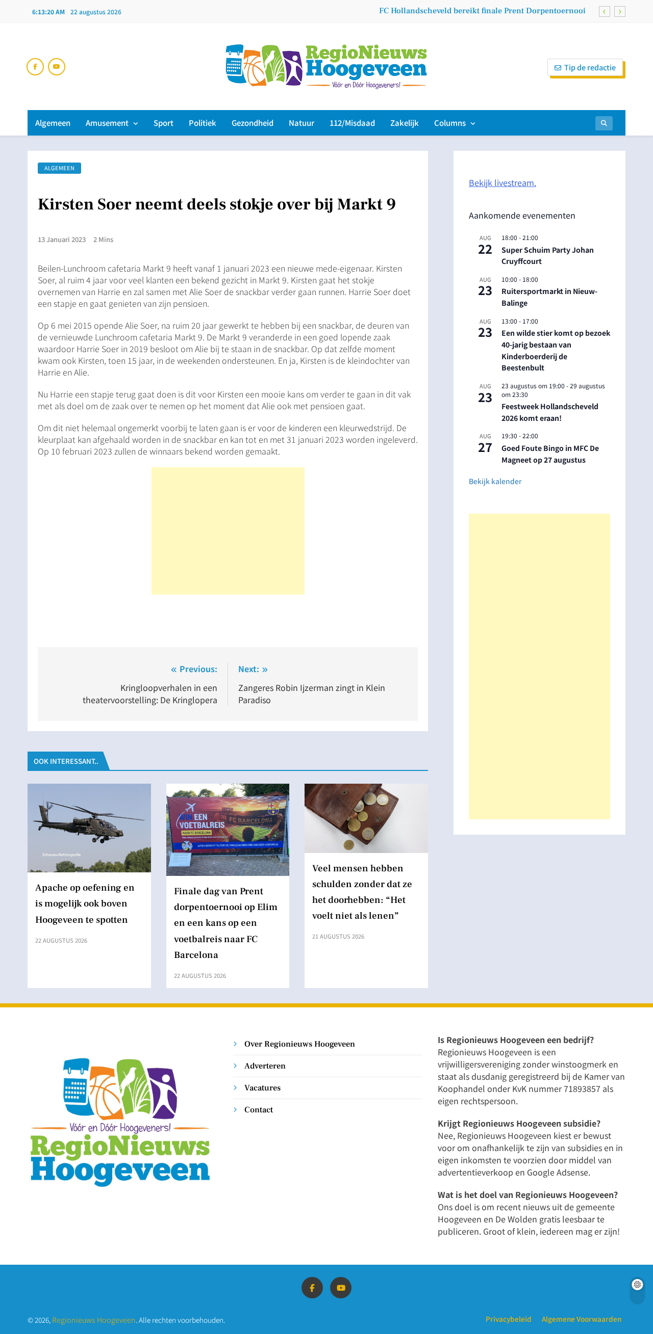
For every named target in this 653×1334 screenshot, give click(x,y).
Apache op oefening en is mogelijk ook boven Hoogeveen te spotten (85, 903)
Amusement (107, 122)
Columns (450, 122)
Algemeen (52, 122)
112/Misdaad (352, 122)
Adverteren (265, 1065)
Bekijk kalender (495, 481)
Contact (258, 1109)
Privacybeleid (509, 1319)
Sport (163, 122)
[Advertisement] (228, 531)
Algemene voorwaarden (581, 1319)
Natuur (301, 122)
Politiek (202, 122)
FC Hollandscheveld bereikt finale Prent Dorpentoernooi (482, 11)
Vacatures (262, 1087)
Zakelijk (404, 122)
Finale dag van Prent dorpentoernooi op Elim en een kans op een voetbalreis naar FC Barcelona (226, 923)
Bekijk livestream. (502, 182)
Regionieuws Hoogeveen (94, 1319)
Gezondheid (252, 122)
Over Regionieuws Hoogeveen (299, 1043)
